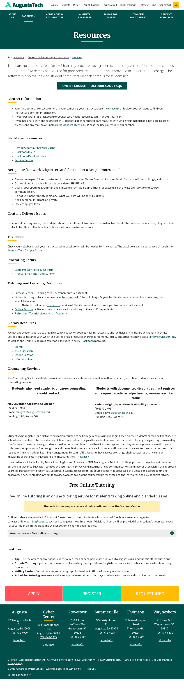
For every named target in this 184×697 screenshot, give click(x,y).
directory (113, 108)
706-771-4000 (19, 632)
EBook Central (24, 359)
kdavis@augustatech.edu (118, 412)
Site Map (12, 659)
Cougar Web (165, 4)
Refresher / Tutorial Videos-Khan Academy (41, 313)
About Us (12, 16)
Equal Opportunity (85, 659)
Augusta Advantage (84, 16)
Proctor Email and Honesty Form (35, 273)
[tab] (92, 533)
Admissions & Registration (54, 16)
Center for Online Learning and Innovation (48, 57)
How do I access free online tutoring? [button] (34, 533)
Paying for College (111, 16)
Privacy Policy (15, 663)
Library (19, 346)
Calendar (144, 4)
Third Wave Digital (72, 668)
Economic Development (138, 16)
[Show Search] (176, 5)
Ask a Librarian (24, 351)
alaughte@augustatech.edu (33, 412)
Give (154, 4)
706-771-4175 (106, 632)
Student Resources (166, 16)
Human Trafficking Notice (137, 659)
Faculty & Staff (110, 4)
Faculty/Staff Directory (109, 659)
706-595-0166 (135, 636)
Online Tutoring (24, 309)
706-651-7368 (77, 636)
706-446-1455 (48, 637)
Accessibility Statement (32, 659)
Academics (28, 15)
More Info (19, 640)
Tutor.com (68, 297)
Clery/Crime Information (60, 659)
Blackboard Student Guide (31, 156)
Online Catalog (24, 355)
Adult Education (91, 4)
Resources (77, 57)
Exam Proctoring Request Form (34, 269)
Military (76, 4)
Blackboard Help (25, 152)
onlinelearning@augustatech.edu (64, 125)
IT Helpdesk (81, 456)
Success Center (24, 160)
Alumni (54, 4)
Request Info (150, 594)
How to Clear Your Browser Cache (35, 147)
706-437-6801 (164, 632)
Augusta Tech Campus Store (25, 250)
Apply (34, 594)
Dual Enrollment (128, 4)
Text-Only (91, 668)
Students (66, 4)
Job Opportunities (162, 659)
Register (91, 594)
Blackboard (88, 341)
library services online (161, 336)
